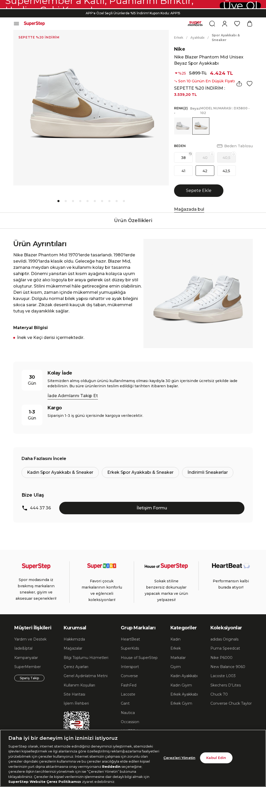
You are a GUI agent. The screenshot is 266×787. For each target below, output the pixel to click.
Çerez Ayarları (76, 666)
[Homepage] (34, 23)
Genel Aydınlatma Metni (86, 675)
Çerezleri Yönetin (179, 758)
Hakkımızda (74, 639)
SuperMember (27, 666)
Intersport (130, 666)
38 (183, 157)
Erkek (178, 37)
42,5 (226, 171)
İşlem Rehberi (76, 703)
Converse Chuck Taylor (231, 703)
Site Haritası (74, 694)
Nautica (128, 712)
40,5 (226, 157)
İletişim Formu (152, 507)
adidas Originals (224, 639)
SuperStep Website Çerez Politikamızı (45, 781)
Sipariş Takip (29, 678)
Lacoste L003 (223, 675)
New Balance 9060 (227, 666)
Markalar (178, 657)
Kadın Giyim (181, 685)
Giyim (175, 666)
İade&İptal (23, 648)
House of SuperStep (139, 657)
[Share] (239, 84)
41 (183, 171)
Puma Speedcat (225, 648)
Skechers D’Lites (225, 685)
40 (205, 157)
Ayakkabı (197, 37)
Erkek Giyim (181, 703)
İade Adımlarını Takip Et (73, 395)
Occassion (130, 721)
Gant (125, 703)
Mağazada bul (189, 209)
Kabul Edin (216, 758)
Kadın (175, 639)
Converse (129, 675)
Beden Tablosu (238, 146)
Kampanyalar (26, 657)
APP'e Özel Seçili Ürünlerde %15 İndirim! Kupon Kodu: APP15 (133, 13)
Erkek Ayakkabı (184, 694)
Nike (179, 49)
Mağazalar (73, 648)
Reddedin (111, 766)
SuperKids (130, 648)
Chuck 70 (219, 694)
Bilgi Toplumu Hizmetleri (86, 657)
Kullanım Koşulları (79, 685)
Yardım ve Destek (30, 639)
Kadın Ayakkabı (184, 675)
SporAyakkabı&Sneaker (226, 37)
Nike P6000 (221, 657)
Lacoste (128, 694)
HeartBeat (130, 639)
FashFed (128, 685)
